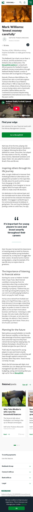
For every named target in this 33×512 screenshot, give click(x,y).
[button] (10, 3)
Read (5, 434)
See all (25, 385)
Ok (16, 508)
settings (23, 504)
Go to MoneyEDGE (16, 135)
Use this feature (7, 459)
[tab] (16, 466)
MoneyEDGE (19, 373)
